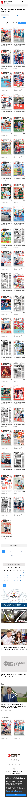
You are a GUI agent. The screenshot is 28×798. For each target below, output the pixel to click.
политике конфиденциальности (14, 791)
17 (4, 580)
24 (4, 583)
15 (20, 578)
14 (17, 578)
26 (10, 583)
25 (7, 583)
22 (20, 580)
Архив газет (5, 717)
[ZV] (14, 622)
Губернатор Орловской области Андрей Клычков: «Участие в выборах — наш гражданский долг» (13, 706)
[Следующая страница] (15, 555)
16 (23, 578)
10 (4, 578)
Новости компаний (7, 627)
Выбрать (22, 22)
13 (13, 578)
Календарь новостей (14, 564)
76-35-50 (19, 771)
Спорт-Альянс (5, 17)
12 (10, 578)
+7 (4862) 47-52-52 (11, 771)
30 (23, 583)
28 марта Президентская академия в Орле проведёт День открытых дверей (14, 648)
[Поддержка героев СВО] (14, 606)
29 (20, 583)
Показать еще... (14, 545)
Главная (2, 7)
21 (17, 580)
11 (7, 578)
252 (12, 555)
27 (13, 583)
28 (17, 583)
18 (7, 580)
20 (13, 580)
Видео (3, 684)
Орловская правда (14, 15)
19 (10, 580)
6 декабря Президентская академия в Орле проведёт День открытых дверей (14, 675)
